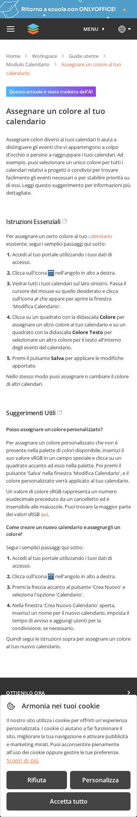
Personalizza (100, 780)
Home (13, 56)
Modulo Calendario (27, 64)
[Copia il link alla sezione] (64, 221)
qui (44, 514)
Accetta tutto (69, 801)
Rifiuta (36, 780)
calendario (100, 236)
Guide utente (84, 56)
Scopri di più (22, 760)
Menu (91, 29)
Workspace (44, 56)
